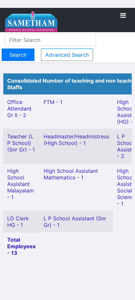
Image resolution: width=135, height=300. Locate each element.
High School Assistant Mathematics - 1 (71, 174)
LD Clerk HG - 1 (18, 221)
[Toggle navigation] (123, 15)
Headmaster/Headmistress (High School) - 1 (76, 139)
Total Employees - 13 (21, 246)
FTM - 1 (53, 102)
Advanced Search (67, 54)
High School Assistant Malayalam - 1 (20, 184)
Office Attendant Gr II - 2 (19, 108)
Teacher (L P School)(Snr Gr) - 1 (21, 143)
